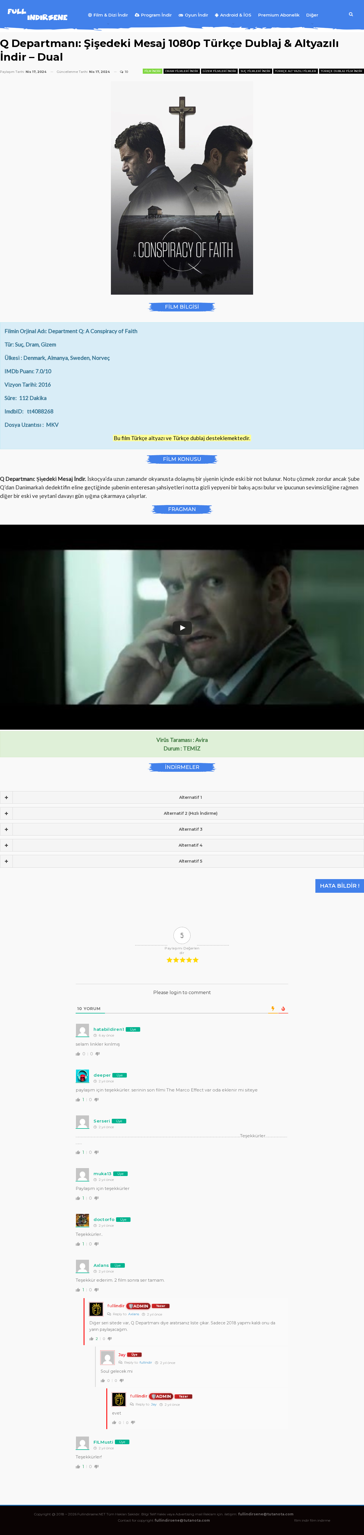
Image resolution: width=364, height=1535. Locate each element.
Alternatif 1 (190, 797)
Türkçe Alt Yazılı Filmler (295, 71)
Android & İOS (235, 15)
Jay (154, 1404)
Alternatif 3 (190, 829)
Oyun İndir (196, 15)
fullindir (146, 1362)
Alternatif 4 (190, 845)
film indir (301, 1520)
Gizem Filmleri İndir (219, 71)
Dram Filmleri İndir (181, 71)
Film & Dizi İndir (111, 15)
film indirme (320, 1520)
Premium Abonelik (278, 15)
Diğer (312, 15)
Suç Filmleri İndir (255, 71)
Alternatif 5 (190, 861)
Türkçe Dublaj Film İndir (341, 71)
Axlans (133, 1314)
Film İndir (152, 71)
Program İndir (156, 15)
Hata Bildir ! (339, 886)
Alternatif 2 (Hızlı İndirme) (191, 813)
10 (126, 72)
